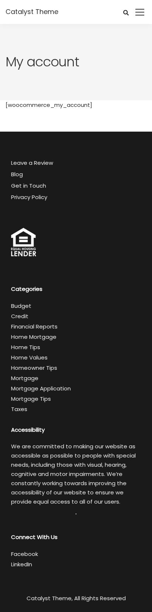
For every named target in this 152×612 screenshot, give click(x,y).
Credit (19, 316)
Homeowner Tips (34, 368)
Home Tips (25, 347)
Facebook (24, 554)
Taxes (19, 409)
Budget (21, 306)
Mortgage (24, 378)
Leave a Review (32, 163)
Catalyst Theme (32, 11)
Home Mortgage (33, 337)
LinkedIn (21, 564)
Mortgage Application (41, 388)
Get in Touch (28, 185)
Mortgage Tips (31, 399)
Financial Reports (34, 326)
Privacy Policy (29, 197)
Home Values (29, 357)
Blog (17, 174)
